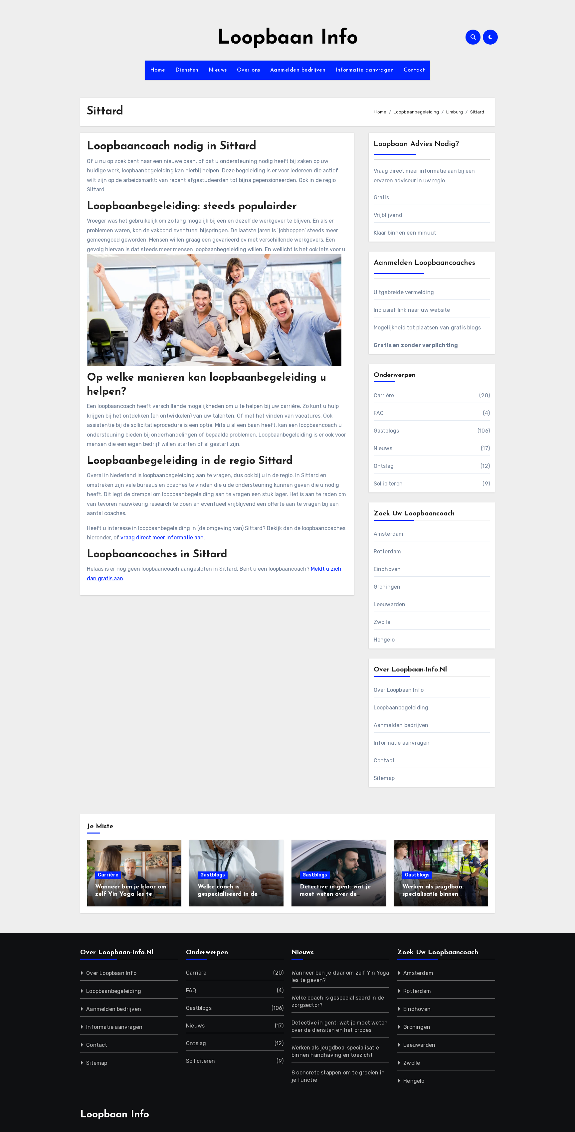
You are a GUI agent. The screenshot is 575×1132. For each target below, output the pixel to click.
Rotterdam (387, 551)
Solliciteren (388, 483)
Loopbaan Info (287, 39)
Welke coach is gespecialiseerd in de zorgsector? (228, 894)
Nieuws (218, 70)
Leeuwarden (390, 604)
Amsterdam (389, 534)
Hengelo (384, 640)
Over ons (248, 70)
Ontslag (384, 466)
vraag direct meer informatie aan (162, 537)
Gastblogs (386, 431)
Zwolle (382, 622)
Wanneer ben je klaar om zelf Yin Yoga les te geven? (130, 894)
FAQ (379, 413)
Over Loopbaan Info (399, 690)
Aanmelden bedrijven (298, 70)
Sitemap (384, 778)
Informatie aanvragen (364, 70)
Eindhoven (387, 569)
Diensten (187, 70)
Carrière (384, 395)
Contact (414, 70)
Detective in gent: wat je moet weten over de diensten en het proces (335, 894)
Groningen (387, 587)
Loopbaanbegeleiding (401, 707)
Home (157, 70)
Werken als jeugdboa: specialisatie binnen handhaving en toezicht (436, 894)
